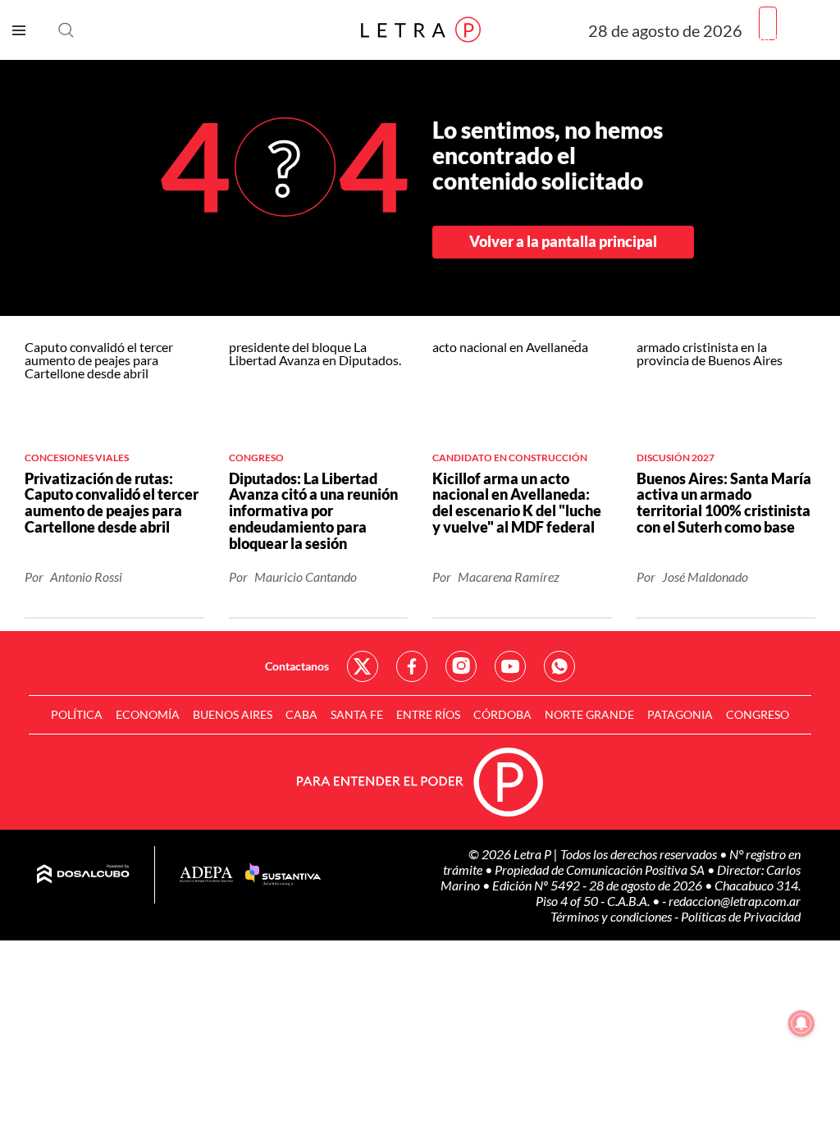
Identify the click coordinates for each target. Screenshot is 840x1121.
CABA (301, 714)
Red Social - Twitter (362, 666)
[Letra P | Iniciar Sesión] (768, 23)
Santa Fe (357, 714)
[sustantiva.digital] (283, 874)
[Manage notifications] (801, 1023)
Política (77, 714)
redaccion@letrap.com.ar (735, 900)
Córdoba (502, 714)
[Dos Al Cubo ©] (83, 874)
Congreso (757, 714)
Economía (148, 714)
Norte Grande (589, 714)
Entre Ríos (428, 714)
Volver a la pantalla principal (563, 241)
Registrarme (793, 36)
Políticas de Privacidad (741, 916)
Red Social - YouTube (510, 666)
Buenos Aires (232, 714)
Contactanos (297, 666)
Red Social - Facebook (412, 666)
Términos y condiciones (612, 916)
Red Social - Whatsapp (559, 666)
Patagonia (680, 714)
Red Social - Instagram (461, 666)
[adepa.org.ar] (206, 875)
